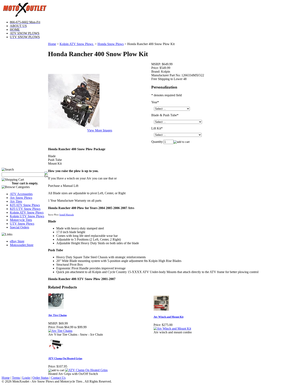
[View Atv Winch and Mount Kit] (172, 328)
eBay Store (17, 241)
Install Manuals (66, 215)
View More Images (99, 130)
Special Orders (19, 227)
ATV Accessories (21, 194)
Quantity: (157, 141)
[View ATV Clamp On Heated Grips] (86, 370)
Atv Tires (16, 201)
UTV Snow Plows (22, 223)
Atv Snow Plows (21, 197)
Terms (16, 377)
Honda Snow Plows (110, 44)
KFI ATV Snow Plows (25, 205)
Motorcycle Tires (21, 220)
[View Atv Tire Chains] (60, 331)
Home (52, 44)
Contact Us (58, 377)
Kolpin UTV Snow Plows (27, 216)
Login (26, 377)
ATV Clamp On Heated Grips (65, 358)
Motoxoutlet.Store (21, 245)
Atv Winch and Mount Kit (168, 316)
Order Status (40, 377)
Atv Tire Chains (57, 315)
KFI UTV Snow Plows (25, 209)
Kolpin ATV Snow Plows (26, 212)
